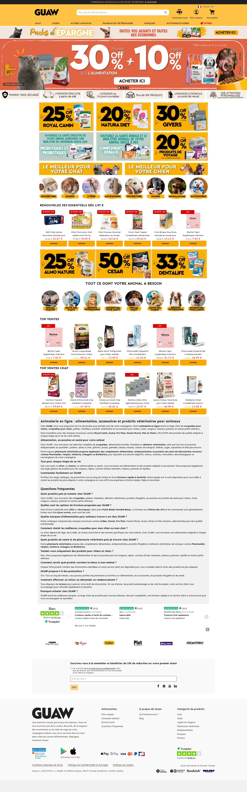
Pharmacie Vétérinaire (118, 23)
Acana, (145, 521)
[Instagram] (164, 686)
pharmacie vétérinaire (67, 451)
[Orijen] (81, 643)
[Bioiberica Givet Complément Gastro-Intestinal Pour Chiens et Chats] (193, 385)
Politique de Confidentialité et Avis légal (88, 765)
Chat (38, 23)
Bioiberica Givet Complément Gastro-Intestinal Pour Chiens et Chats (193, 402)
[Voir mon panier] (212, 12)
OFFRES (208, 23)
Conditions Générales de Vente (47, 765)
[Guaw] (47, 12)
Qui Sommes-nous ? (149, 714)
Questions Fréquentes (112, 726)
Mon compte (107, 714)
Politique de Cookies (123, 765)
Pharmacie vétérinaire (188, 726)
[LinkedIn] (175, 686)
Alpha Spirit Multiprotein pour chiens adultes (109, 353)
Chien (180, 718)
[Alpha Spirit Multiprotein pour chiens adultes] (109, 336)
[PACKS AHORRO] (123, 32)
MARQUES (149, 23)
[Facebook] (158, 686)
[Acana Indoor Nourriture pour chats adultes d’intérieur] (165, 385)
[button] (43, 228)
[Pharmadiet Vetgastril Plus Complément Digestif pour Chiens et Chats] (137, 336)
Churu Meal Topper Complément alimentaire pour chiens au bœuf (138, 234)
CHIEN (56, 23)
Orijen (103, 521)
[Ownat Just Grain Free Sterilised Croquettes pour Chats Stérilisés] (109, 385)
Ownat (111, 521)
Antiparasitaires (177, 23)
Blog (141, 718)
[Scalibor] (109, 643)
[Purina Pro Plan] (52, 643)
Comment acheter (110, 718)
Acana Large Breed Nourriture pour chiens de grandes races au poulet (81, 353)
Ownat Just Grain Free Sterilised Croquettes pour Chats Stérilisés (109, 402)
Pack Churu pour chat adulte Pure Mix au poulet (81, 234)
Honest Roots (133, 521)
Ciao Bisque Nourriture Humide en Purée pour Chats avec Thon (165, 234)
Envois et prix (108, 722)
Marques (181, 734)
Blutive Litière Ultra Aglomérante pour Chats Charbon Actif (137, 402)
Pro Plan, (121, 521)
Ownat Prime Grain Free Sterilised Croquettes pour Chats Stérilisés (81, 402)
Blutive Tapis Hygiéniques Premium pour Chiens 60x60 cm (193, 234)
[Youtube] (169, 686)
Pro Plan (120, 433)
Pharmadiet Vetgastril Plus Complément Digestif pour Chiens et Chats (137, 353)
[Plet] (138, 643)
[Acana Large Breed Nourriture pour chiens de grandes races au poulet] (81, 336)
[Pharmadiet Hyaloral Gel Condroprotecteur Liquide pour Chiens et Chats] (193, 336)
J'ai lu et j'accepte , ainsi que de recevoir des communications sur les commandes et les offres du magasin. (97, 670)
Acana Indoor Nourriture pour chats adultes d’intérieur (165, 402)
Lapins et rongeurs (186, 722)
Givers (152, 521)
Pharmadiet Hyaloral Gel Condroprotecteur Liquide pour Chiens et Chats (193, 353)
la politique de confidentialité (102, 668)
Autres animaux (81, 23)
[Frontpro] (195, 643)
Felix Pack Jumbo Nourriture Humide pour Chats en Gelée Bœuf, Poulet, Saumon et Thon (53, 234)
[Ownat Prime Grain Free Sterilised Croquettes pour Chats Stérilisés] (81, 385)
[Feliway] (166, 643)
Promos (181, 738)
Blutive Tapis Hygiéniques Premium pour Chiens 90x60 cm (165, 353)
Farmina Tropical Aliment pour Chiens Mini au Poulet (54, 402)
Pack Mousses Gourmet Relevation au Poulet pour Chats (109, 234)
